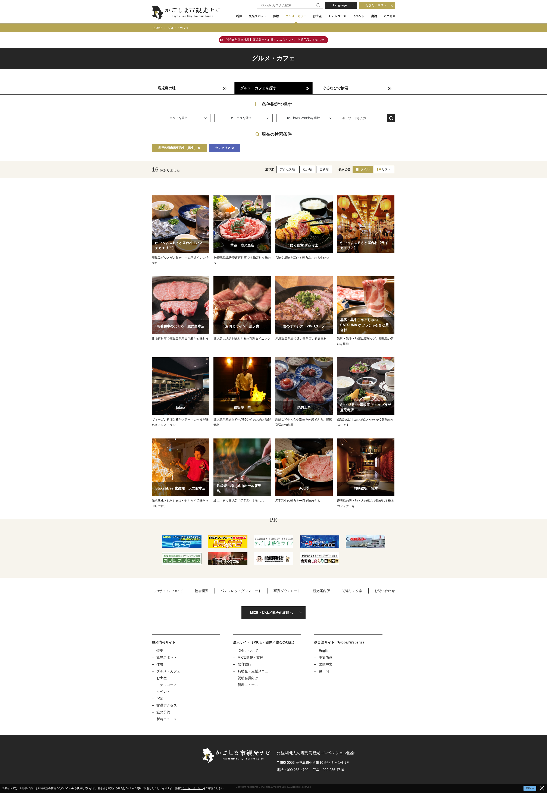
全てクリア (222, 148)
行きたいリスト (376, 5)
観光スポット (258, 16)
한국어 (324, 671)
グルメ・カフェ (295, 16)
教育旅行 (244, 664)
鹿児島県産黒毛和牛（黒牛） (177, 148)
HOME (157, 27)
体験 (276, 16)
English (324, 650)
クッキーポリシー (192, 788)
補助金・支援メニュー (255, 671)
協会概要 (202, 591)
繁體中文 (325, 664)
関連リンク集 (352, 591)
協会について (248, 650)
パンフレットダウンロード (241, 591)
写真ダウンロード (287, 591)
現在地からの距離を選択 (303, 118)
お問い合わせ (384, 591)
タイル (364, 169)
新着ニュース (166, 719)
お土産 (317, 16)
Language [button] (340, 5)
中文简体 (325, 657)
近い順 (307, 169)
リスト (386, 169)
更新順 (324, 169)
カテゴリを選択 (241, 118)
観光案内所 (321, 591)
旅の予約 (163, 712)
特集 (239, 16)
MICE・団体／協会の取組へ (271, 612)
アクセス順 (287, 169)
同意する (530, 788)
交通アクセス (166, 705)
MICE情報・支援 (250, 657)
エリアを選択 (179, 118)
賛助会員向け (248, 678)
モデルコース (337, 16)
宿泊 (374, 16)
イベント (359, 16)
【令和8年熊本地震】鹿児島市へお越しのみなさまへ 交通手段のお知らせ (274, 39)
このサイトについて (167, 591)
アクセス (389, 16)
